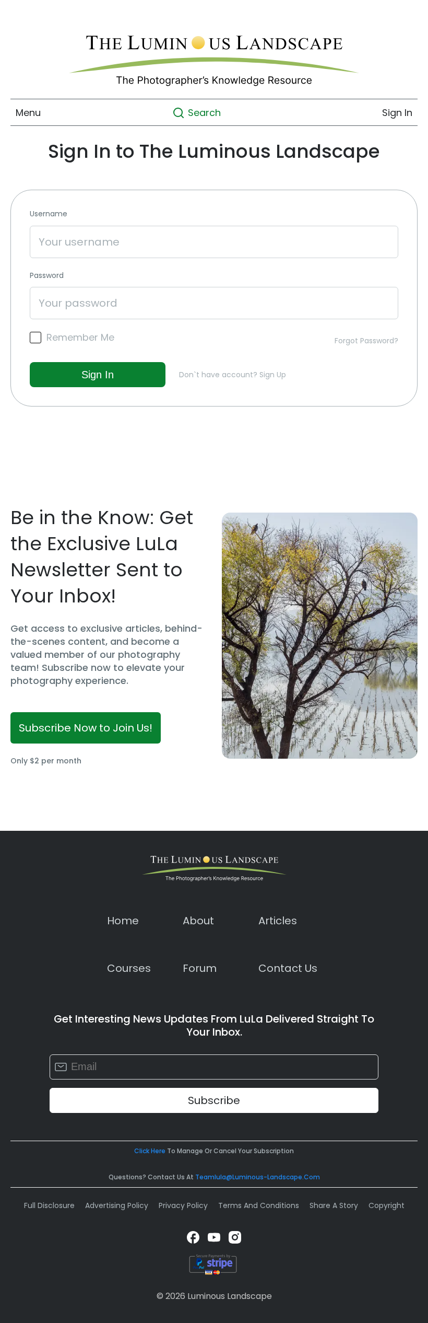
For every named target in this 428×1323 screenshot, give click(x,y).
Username (48, 214)
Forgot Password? (366, 340)
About (198, 920)
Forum (200, 968)
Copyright (386, 1205)
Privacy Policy (183, 1205)
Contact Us (287, 968)
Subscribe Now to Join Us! (85, 728)
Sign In (397, 112)
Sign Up (272, 374)
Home (123, 920)
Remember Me (80, 337)
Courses (129, 968)
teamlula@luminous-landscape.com (257, 1177)
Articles (277, 920)
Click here (149, 1150)
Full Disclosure (49, 1205)
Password (47, 276)
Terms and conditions (258, 1205)
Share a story (334, 1205)
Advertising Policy (116, 1205)
